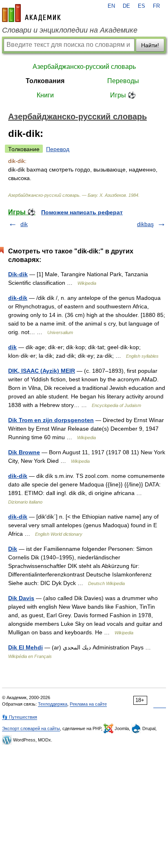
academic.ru (31, 13)
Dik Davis (21, 598)
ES (141, 6)
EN (111, 6)
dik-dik (17, 298)
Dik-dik (18, 274)
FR (156, 6)
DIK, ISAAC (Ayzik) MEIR (41, 370)
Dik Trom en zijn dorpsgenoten (51, 420)
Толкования (45, 80)
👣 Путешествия (19, 717)
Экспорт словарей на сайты (31, 728)
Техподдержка (52, 704)
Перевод (57, 149)
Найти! (150, 45)
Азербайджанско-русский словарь (84, 66)
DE (126, 6)
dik (24, 224)
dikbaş (145, 224)
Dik (12, 549)
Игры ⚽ (123, 95)
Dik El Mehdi (25, 647)
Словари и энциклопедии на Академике (69, 30)
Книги (45, 95)
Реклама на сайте (88, 704)
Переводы (123, 80)
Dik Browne (24, 452)
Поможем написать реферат (82, 212)
